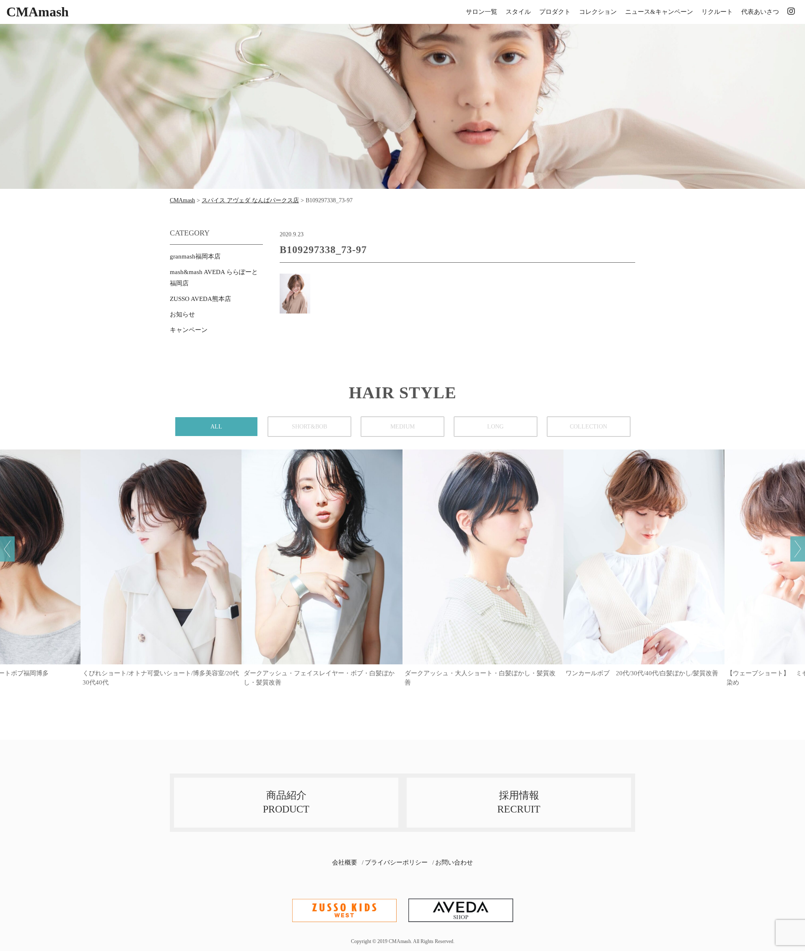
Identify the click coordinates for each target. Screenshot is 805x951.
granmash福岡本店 (195, 256)
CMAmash (37, 11)
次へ (797, 549)
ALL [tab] (216, 426)
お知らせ (182, 314)
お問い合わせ (454, 862)
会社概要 (344, 862)
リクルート (717, 11)
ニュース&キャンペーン (659, 11)
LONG (495, 426)
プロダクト (555, 11)
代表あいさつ (760, 11)
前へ (7, 549)
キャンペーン (189, 330)
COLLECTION (588, 426)
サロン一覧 (481, 11)
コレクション (598, 11)
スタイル (518, 11)
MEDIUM (402, 426)
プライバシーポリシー (396, 862)
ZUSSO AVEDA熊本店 (200, 298)
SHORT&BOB (309, 426)
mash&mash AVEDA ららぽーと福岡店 (214, 278)
